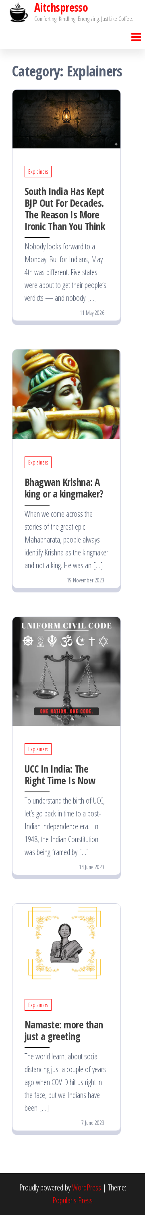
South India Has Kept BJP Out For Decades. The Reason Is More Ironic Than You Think (65, 208)
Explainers (38, 171)
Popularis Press (72, 1200)
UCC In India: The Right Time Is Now (60, 774)
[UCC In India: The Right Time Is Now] (66, 670)
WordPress (86, 1187)
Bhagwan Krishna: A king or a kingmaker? (64, 487)
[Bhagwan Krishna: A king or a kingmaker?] (66, 393)
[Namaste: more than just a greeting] (66, 942)
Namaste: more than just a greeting (64, 1030)
